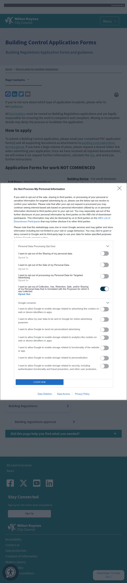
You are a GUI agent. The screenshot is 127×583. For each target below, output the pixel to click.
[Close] (120, 189)
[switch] (104, 253)
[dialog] (63, 291)
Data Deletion (45, 394)
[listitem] (63, 246)
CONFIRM (40, 382)
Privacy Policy (82, 394)
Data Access (63, 394)
